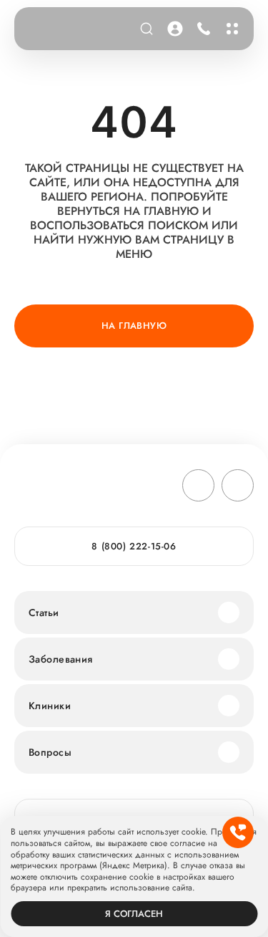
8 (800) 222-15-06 (201, 28)
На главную (134, 325)
